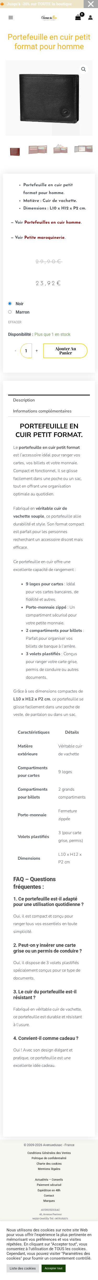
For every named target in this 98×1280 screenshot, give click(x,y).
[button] (83, 69)
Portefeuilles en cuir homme (52, 222)
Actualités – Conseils (49, 1179)
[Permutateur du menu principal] (10, 17)
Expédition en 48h (49, 1190)
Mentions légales (49, 1169)
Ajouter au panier (65, 350)
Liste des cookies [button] (23, 1268)
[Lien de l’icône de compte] (90, 17)
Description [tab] (24, 400)
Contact (49, 1195)
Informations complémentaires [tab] (42, 411)
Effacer (14, 322)
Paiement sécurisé (49, 1185)
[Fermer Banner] (91, 4)
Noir (20, 303)
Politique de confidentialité (49, 1158)
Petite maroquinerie (44, 238)
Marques (49, 1201)
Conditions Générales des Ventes (49, 1153)
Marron (23, 312)
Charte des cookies (49, 1163)
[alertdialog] (49, 4)
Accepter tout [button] (53, 1268)
